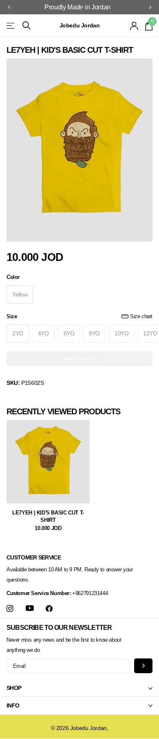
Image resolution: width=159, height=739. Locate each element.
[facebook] (49, 608)
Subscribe (143, 665)
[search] (26, 25)
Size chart (141, 316)
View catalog (11, 25)
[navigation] (9, 7)
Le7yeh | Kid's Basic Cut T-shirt (48, 516)
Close (79, 688)
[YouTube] (30, 608)
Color (13, 277)
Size (79, 316)
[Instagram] (10, 608)
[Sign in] (134, 26)
